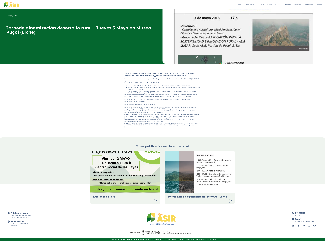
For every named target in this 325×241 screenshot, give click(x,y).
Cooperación (287, 4)
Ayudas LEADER (272, 4)
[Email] (292, 219)
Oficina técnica (19, 213)
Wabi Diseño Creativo (210, 239)
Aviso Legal (171, 239)
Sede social (17, 221)
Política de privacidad (183, 239)
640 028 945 (299, 215)
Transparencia (308, 4)
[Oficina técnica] (8, 213)
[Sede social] (8, 221)
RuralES (261, 4)
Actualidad (297, 4)
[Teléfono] (292, 213)
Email (298, 219)
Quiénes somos (249, 4)
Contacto (319, 4)
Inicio (239, 4)
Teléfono (300, 213)
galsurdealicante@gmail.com (304, 221)
